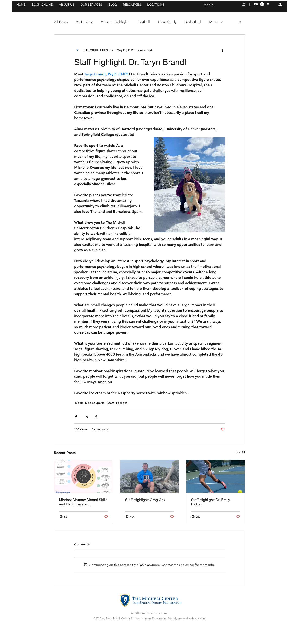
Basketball (192, 22)
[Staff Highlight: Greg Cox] (149, 476)
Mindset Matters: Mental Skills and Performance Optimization (83, 502)
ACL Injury (84, 22)
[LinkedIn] (262, 4)
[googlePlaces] (268, 4)
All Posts (61, 22)
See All (240, 452)
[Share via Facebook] (76, 417)
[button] (42, 5)
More (213, 22)
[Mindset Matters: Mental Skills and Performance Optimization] (83, 476)
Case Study (167, 22)
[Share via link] (96, 417)
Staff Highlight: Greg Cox (145, 500)
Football (143, 22)
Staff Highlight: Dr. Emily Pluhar (210, 502)
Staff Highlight (117, 403)
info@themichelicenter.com (148, 613)
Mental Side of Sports (89, 403)
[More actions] (222, 50)
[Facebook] (250, 4)
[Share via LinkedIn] (86, 417)
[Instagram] (244, 4)
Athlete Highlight (114, 22)
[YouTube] (256, 4)
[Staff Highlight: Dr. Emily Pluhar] (215, 476)
